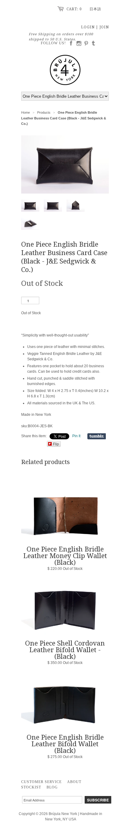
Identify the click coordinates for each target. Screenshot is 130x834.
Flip (56, 443)
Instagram (79, 43)
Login (88, 27)
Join (104, 27)
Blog (52, 787)
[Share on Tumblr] (96, 436)
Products (43, 112)
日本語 (95, 9)
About (74, 782)
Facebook (72, 43)
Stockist (31, 787)
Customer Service (41, 782)
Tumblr (95, 43)
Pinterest (87, 43)
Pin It (76, 436)
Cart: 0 (74, 9)
